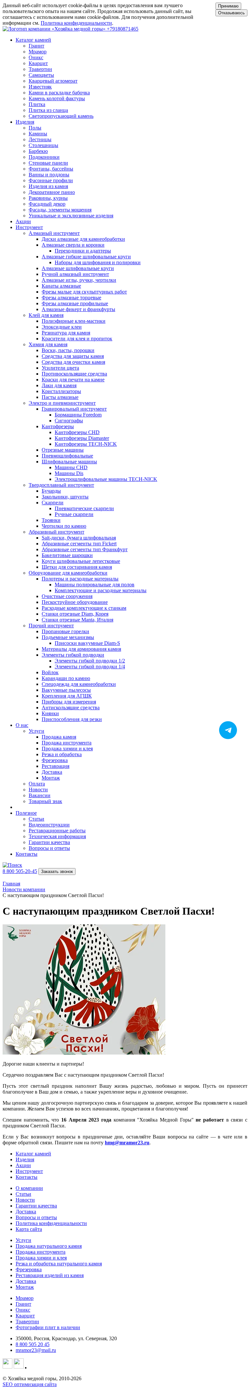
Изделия (25, 1159)
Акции (23, 221)
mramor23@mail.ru (36, 1350)
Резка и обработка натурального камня (59, 1263)
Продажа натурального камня (49, 1246)
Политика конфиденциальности (76, 23)
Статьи (23, 1194)
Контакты (26, 854)
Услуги (23, 1240)
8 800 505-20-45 (20, 871)
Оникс (23, 1310)
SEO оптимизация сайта (30, 1384)
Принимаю (228, 6)
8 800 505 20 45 (32, 1344)
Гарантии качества (36, 1205)
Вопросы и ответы (36, 1217)
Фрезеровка (29, 1269)
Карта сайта (29, 1229)
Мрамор (25, 1298)
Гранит (23, 1304)
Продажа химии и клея (41, 1258)
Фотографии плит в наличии (48, 1327)
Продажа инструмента (40, 1252)
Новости (25, 1200)
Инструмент (29, 1171)
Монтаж (25, 1287)
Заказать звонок (57, 871)
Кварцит (25, 1315)
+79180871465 (122, 29)
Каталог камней (33, 1153)
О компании (29, 1188)
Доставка (26, 1211)
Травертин (27, 1321)
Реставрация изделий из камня (50, 1275)
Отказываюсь (231, 12)
